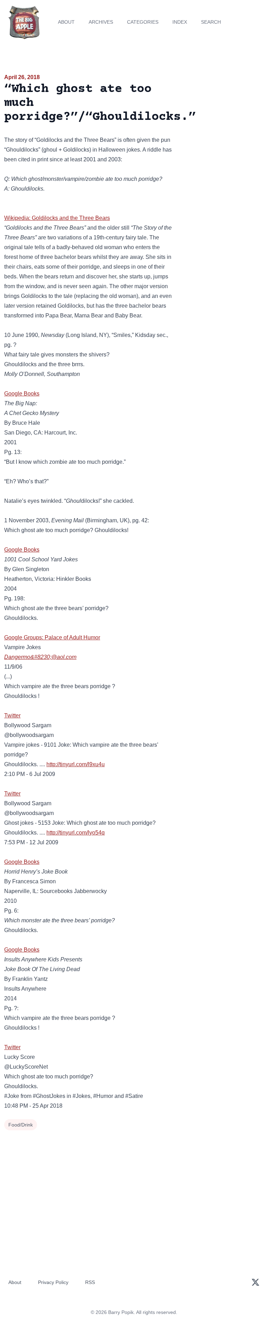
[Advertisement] (223, 113)
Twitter (12, 715)
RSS (90, 1282)
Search (211, 22)
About (66, 22)
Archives (101, 22)
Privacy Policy (53, 1282)
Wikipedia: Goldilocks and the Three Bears (57, 218)
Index (179, 22)
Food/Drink (20, 1125)
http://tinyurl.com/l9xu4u (75, 764)
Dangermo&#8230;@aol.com (40, 657)
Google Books (21, 394)
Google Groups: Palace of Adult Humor (52, 637)
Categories (142, 22)
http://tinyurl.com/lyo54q (75, 833)
